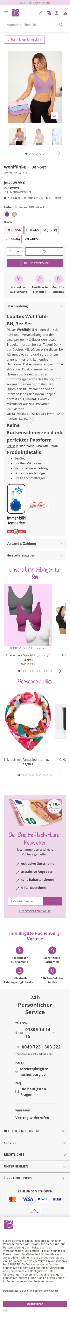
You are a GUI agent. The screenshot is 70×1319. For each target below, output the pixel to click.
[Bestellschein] (56, 13)
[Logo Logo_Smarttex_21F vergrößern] (39, 505)
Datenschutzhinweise (35, 911)
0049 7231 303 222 (41, 1047)
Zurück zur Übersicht (25, 39)
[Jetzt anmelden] (52, 901)
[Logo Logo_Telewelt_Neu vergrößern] (16, 531)
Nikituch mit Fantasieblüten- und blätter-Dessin (28, 759)
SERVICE (10, 1143)
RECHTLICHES (14, 1154)
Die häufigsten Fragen (33, 1092)
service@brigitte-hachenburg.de (34, 1071)
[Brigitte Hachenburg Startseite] (15, 12)
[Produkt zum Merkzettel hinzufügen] (44, 251)
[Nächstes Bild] (59, 153)
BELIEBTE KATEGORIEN (21, 1131)
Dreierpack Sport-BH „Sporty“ (28, 655)
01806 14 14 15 (37, 1032)
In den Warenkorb (37, 263)
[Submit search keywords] (61, 24)
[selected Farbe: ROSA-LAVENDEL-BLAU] (7, 214)
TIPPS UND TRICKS (18, 1178)
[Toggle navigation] (6, 13)
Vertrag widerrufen (32, 1117)
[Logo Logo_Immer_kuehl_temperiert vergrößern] (16, 505)
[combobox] (35, 24)
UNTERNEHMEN (16, 1166)
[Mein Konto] (41, 13)
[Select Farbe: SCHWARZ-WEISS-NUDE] (14, 214)
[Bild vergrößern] (54, 115)
